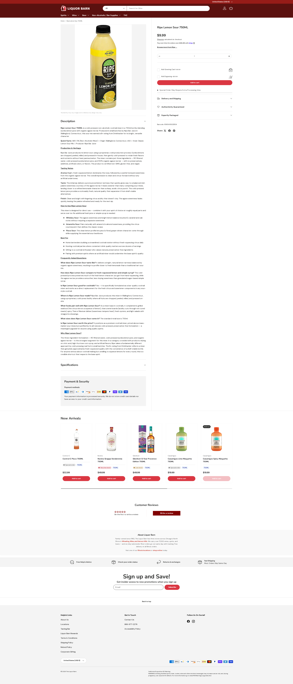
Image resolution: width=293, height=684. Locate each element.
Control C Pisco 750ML (73, 459)
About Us (65, 619)
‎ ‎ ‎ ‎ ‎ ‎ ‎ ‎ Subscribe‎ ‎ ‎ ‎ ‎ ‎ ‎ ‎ (172, 587)
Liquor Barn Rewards (69, 633)
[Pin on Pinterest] (174, 130)
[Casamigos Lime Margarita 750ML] (181, 439)
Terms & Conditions (69, 638)
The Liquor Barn (71, 671)
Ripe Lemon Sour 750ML (74, 21)
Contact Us (129, 619)
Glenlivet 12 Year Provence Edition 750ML (145, 460)
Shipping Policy (67, 642)
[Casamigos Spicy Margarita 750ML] (216, 439)
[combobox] (156, 8)
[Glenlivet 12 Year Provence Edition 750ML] (146, 439)
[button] (230, 8)
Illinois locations (144, 550)
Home (62, 21)
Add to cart (194, 83)
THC (125, 15)
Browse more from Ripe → (167, 47)
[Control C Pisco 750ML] (76, 439)
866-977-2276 (131, 624)
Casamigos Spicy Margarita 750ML (215, 460)
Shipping (160, 39)
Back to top (146, 601)
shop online (157, 550)
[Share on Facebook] (169, 130)
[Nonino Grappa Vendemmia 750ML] (111, 439)
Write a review (166, 513)
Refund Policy (66, 647)
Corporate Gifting (68, 652)
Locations (65, 624)
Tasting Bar (65, 629)
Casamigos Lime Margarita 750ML (180, 460)
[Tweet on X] (165, 130)
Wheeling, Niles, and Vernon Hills (134, 541)
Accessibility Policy (132, 629)
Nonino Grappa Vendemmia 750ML (110, 460)
